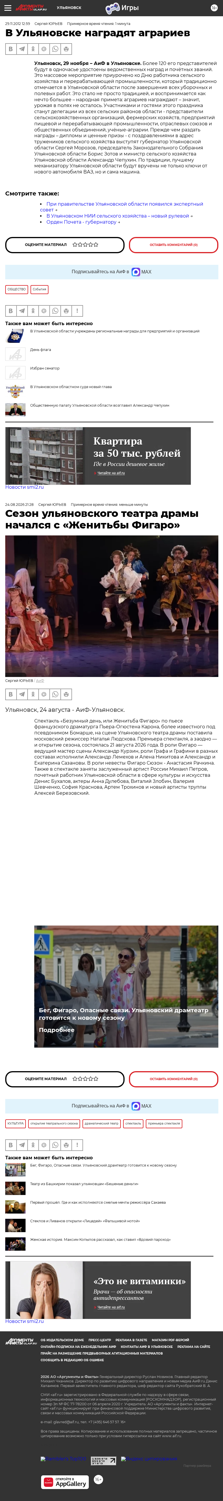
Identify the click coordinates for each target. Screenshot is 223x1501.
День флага (40, 349)
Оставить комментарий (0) (174, 245)
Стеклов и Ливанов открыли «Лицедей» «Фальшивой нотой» (85, 1221)
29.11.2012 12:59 (17, 23)
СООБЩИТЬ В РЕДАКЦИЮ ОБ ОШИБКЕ (72, 1360)
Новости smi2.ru (24, 487)
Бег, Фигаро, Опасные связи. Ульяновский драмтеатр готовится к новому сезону (123, 1014)
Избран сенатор (45, 368)
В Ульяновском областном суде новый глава (71, 387)
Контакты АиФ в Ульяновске (147, 1347)
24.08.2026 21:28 (19, 504)
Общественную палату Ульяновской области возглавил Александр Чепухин (99, 405)
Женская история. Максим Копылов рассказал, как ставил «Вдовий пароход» (100, 1239)
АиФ (40, 680)
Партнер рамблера (197, 1465)
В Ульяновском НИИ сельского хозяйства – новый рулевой (117, 216)
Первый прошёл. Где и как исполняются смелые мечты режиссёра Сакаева (98, 1202)
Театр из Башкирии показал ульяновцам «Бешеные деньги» (84, 1184)
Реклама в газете (131, 1340)
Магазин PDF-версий (170, 1340)
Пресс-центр (100, 1340)
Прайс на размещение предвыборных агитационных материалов (102, 1353)
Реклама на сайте (193, 1347)
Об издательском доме (62, 1340)
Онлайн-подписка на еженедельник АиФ (78, 1347)
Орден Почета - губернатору (81, 222)
